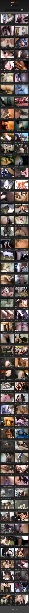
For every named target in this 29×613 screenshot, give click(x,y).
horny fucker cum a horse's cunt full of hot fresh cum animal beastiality (6, 24)
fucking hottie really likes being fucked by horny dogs (21, 214)
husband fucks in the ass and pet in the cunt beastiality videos (21, 344)
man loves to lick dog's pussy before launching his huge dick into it (7, 320)
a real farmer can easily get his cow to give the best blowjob (21, 261)
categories (14, 6)
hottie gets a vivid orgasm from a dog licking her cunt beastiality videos (21, 309)
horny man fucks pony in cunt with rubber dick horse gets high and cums (21, 320)
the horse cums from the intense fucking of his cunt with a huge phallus (21, 60)
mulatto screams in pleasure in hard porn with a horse (6, 285)
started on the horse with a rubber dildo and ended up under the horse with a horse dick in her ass (7, 451)
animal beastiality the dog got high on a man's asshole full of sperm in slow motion (7, 356)
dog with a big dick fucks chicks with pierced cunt (21, 404)
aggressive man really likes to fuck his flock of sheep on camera (7, 463)
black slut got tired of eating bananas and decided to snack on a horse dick (20, 427)
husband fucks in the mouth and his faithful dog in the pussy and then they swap (20, 522)
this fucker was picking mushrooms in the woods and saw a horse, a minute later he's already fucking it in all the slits (21, 463)
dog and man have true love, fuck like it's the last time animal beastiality (7, 415)
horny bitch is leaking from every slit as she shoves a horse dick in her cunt (21, 36)
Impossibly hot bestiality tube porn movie (21, 510)
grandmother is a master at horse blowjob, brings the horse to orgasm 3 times (21, 593)
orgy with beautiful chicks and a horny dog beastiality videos (21, 202)
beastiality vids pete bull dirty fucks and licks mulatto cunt (21, 143)
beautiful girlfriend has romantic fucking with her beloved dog (21, 534)
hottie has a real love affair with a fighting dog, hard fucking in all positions (7, 178)
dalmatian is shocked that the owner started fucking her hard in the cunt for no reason (7, 297)
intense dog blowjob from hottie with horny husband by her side (21, 451)
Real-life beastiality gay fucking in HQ (21, 581)
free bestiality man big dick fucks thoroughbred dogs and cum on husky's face (21, 238)
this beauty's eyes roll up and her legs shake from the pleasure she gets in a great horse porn (7, 95)
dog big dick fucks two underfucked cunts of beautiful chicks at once (7, 249)
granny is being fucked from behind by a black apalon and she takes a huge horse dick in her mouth (7, 546)
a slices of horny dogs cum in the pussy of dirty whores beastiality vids (21, 332)
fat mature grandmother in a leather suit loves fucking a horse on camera (21, 498)
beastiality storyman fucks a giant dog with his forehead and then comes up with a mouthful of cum (7, 143)
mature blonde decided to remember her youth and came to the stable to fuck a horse (21, 190)
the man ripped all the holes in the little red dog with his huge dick (21, 71)
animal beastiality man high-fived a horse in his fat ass (7, 155)
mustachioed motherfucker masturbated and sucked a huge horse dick (7, 404)
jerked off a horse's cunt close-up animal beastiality (7, 131)
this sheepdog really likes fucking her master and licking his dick (7, 427)
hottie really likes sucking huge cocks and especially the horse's (21, 558)
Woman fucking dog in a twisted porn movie (7, 380)
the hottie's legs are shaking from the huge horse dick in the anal (6, 534)
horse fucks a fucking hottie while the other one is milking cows (21, 297)
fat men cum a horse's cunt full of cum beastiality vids (6, 48)
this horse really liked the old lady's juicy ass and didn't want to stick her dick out (7, 368)
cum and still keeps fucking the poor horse (21, 83)
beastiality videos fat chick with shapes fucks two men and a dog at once (21, 392)
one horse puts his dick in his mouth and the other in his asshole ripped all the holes (21, 570)
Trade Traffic (14, 609)
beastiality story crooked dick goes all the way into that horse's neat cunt (21, 546)
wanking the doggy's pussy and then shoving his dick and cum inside (7, 190)
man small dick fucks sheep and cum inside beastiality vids (21, 285)
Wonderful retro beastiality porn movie (6, 166)
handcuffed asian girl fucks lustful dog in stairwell (6, 570)
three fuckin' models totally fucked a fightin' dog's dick (6, 522)
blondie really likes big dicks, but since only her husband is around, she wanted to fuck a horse (21, 415)
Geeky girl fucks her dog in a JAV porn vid (21, 605)
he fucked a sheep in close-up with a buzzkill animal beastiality (7, 214)
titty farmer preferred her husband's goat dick (7, 83)
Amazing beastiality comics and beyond (6, 605)
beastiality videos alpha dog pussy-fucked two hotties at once (7, 487)
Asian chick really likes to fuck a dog (7, 392)
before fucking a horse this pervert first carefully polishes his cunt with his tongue (7, 309)
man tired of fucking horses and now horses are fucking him (7, 510)
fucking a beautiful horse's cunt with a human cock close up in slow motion (21, 131)
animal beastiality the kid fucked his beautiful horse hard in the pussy (7, 344)
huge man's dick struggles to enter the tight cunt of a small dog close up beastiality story (21, 487)
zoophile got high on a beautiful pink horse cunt (21, 119)
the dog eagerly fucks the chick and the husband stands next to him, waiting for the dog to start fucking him (21, 155)
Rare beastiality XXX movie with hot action (6, 498)
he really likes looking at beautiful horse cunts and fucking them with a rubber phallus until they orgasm (7, 202)
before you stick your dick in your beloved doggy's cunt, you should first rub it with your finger (21, 95)
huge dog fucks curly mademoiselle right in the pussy (21, 107)
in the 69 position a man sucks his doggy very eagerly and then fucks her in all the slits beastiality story (21, 475)
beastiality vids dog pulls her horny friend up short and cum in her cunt (7, 226)
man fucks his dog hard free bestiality (21, 273)
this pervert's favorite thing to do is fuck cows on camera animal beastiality (7, 60)
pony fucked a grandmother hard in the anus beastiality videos (21, 48)
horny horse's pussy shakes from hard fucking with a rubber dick (7, 593)
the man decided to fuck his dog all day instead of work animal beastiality (7, 119)
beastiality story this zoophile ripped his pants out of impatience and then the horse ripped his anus (21, 380)
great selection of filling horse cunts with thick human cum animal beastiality (21, 166)
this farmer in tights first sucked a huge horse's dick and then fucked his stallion (7, 332)
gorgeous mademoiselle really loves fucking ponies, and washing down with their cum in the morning (7, 439)
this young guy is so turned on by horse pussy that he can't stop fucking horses (21, 178)
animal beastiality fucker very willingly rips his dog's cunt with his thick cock (7, 71)
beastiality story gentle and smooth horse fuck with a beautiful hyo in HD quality (21, 439)
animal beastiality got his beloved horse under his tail (21, 24)
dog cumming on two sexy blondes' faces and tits (21, 249)
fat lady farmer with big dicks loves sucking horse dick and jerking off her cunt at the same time (7, 475)
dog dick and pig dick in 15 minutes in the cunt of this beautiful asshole (7, 261)
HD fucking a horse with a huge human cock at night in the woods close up (7, 107)
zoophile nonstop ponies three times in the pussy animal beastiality (7, 36)
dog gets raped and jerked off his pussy (20, 226)
